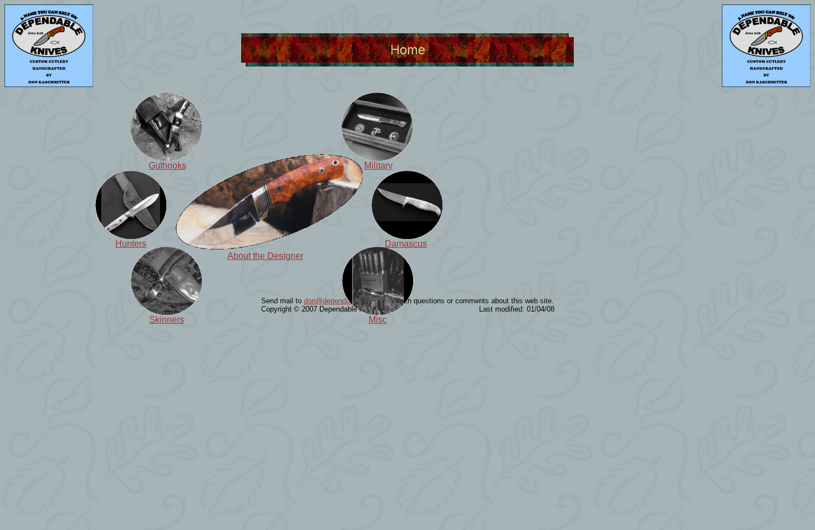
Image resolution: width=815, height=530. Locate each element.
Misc (378, 319)
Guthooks (167, 165)
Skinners (166, 319)
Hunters (130, 243)
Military (378, 165)
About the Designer (265, 256)
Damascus (406, 243)
